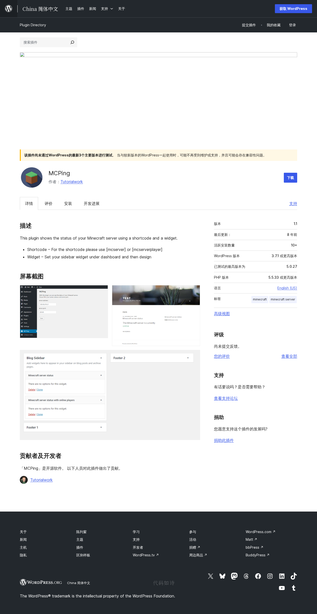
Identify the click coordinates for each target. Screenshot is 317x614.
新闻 (23, 539)
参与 (192, 532)
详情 (29, 203)
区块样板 (83, 555)
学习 (136, 532)
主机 (23, 547)
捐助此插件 (224, 440)
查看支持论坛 (226, 398)
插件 (79, 547)
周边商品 (198, 555)
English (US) (287, 288)
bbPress (255, 547)
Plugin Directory (33, 25)
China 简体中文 (78, 583)
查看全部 (289, 356)
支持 (293, 203)
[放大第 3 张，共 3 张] (193, 356)
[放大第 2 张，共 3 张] (193, 291)
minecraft (260, 299)
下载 (290, 177)
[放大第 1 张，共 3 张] (101, 291)
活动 (192, 539)
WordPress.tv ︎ (146, 555)
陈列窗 (81, 532)
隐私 (23, 555)
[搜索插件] (72, 42)
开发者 (138, 547)
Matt (251, 539)
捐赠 (194, 547)
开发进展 (92, 203)
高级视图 (222, 313)
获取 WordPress (293, 8)
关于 (23, 532)
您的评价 (222, 356)
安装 (68, 203)
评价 (49, 203)
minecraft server (283, 299)
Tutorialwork (71, 181)
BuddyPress (258, 555)
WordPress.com (261, 532)
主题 (79, 539)
